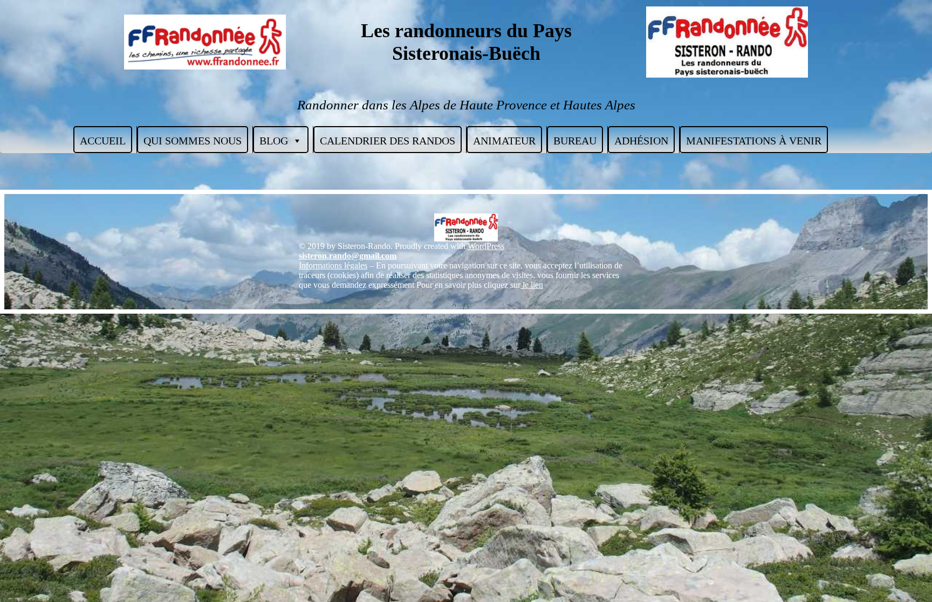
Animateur (504, 141)
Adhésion (641, 141)
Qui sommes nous (192, 141)
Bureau (575, 141)
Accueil (103, 141)
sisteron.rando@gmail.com (347, 255)
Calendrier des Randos (387, 141)
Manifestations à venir (753, 141)
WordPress (486, 246)
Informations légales (333, 265)
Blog (273, 141)
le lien (531, 284)
